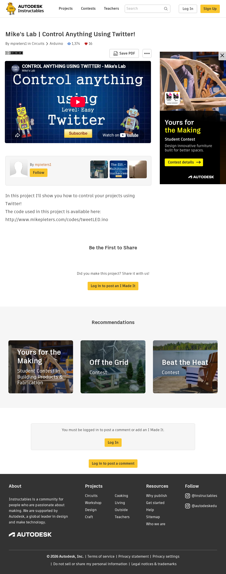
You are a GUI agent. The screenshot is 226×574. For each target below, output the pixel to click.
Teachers (111, 8)
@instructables (204, 495)
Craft (89, 516)
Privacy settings (166, 556)
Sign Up (210, 8)
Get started (155, 502)
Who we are (155, 524)
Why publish (156, 495)
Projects (66, 8)
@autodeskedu (204, 505)
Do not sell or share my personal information (90, 563)
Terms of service (101, 556)
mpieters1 (18, 44)
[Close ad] (222, 56)
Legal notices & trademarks (154, 563)
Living (120, 502)
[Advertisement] (193, 118)
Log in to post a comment (113, 463)
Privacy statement (133, 556)
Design (91, 509)
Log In (188, 8)
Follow (38, 172)
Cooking (121, 495)
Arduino (56, 44)
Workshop (93, 502)
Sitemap (153, 516)
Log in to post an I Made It (113, 285)
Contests (88, 8)
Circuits (38, 44)
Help (150, 509)
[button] (147, 53)
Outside (121, 509)
